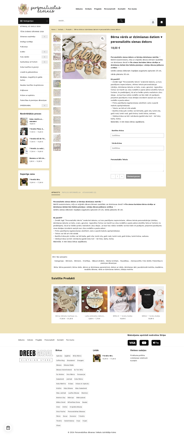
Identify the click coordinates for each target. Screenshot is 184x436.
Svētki (22, 52)
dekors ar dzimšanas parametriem (96, 267)
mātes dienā (60, 402)
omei (58, 407)
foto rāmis (71, 374)
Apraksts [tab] (55, 192)
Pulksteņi (24, 47)
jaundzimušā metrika (145, 267)
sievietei (73, 416)
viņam (85, 421)
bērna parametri (65, 267)
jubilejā (69, 379)
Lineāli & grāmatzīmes (29, 72)
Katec (113, 432)
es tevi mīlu (78, 370)
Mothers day (60, 397)
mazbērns (159, 267)
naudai (84, 402)
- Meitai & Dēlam (111, 261)
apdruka (59, 356)
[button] (102, 38)
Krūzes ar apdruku (27, 95)
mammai (85, 393)
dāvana (58, 365)
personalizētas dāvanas (76, 411)
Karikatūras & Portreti (28, 62)
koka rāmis (78, 379)
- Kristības (86, 261)
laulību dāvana (73, 393)
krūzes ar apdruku (82, 384)
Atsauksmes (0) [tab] (89, 192)
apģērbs (67, 356)
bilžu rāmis (77, 356)
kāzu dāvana (68, 388)
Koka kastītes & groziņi (29, 67)
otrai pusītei (60, 411)
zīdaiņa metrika (127, 269)
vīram (58, 425)
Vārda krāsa (117, 143)
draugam (80, 360)
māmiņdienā (80, 397)
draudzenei (71, 360)
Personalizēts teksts (119, 159)
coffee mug (60, 360)
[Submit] (121, 21)
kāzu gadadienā (81, 388)
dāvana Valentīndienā (64, 370)
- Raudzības (124, 261)
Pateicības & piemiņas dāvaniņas (33, 100)
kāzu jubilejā (61, 393)
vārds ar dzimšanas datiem (109, 269)
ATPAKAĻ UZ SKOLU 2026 (30, 26)
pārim (58, 416)
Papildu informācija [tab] (71, 192)
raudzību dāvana (90, 269)
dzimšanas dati (130, 267)
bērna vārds (77, 267)
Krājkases (24, 90)
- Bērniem (68, 261)
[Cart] (161, 22)
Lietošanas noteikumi (139, 358)
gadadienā (60, 379)
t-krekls (81, 416)
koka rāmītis (61, 384)
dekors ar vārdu (117, 267)
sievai (65, 416)
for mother (60, 374)
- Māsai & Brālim (97, 261)
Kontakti (133, 361)
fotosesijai (81, 374)
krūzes (70, 384)
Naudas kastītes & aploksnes (32, 85)
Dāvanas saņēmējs (27, 37)
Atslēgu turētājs (26, 42)
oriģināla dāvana (76, 407)
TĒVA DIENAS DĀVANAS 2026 (32, 31)
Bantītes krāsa (118, 130)
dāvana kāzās (69, 365)
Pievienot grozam (133, 176)
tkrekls (59, 421)
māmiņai (71, 397)
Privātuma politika (137, 355)
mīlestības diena (74, 402)
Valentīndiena (69, 421)
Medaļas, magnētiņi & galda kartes (31, 78)
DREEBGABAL (25, 105)
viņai (78, 421)
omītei (65, 407)
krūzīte (58, 388)
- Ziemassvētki (136, 261)
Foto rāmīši (24, 57)
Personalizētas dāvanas (85, 432)
